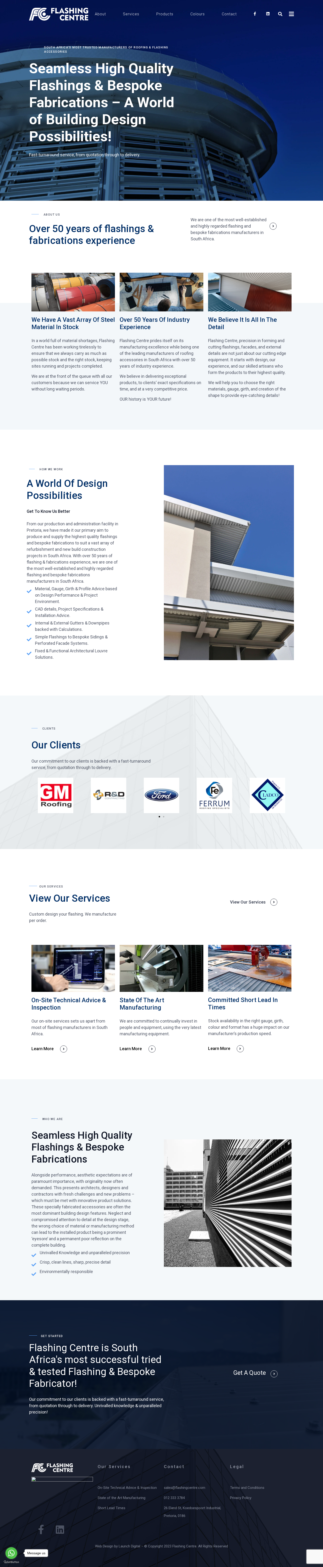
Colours (197, 14)
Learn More (42, 1048)
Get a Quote (249, 1372)
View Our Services (248, 902)
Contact (229, 14)
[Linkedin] (59, 1529)
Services (131, 14)
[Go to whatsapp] (11, 1553)
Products (164, 14)
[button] (159, 816)
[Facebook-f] (40, 1529)
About (100, 14)
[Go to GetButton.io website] (11, 1562)
